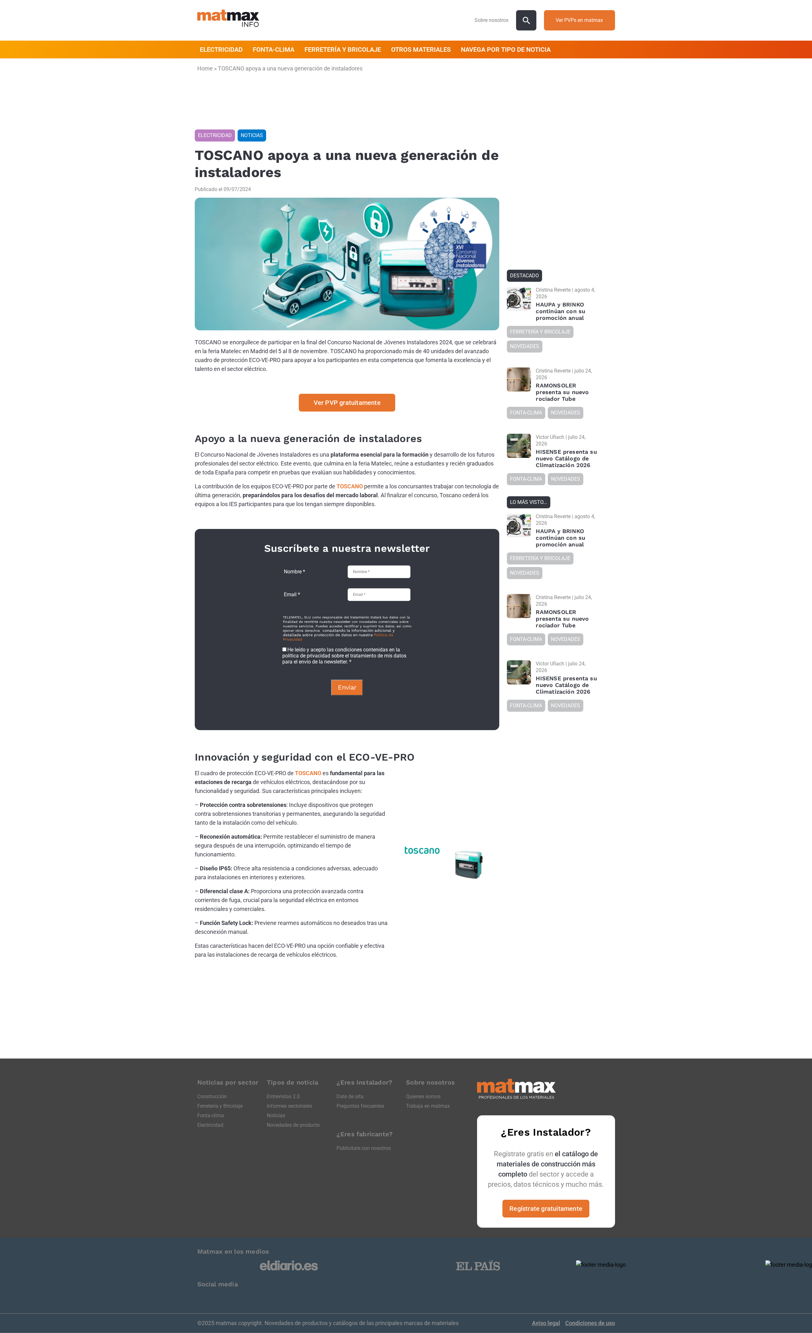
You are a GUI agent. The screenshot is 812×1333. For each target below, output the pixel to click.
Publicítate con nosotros (364, 1148)
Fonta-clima (210, 1115)
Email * (292, 594)
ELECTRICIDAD (221, 49)
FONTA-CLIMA (273, 49)
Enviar (347, 687)
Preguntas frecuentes (360, 1106)
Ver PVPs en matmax (579, 20)
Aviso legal (546, 1323)
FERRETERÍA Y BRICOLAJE (342, 49)
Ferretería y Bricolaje (220, 1106)
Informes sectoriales (289, 1106)
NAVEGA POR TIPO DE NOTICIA (506, 49)
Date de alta (350, 1096)
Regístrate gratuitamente (545, 1208)
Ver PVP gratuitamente (347, 402)
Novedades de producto (293, 1125)
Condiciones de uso (590, 1323)
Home (205, 68)
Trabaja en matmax (428, 1106)
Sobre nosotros (491, 20)
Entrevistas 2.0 (283, 1096)
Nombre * (294, 572)
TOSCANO (350, 486)
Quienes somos (423, 1096)
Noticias (276, 1115)
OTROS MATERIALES (421, 49)
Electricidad (210, 1125)
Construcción (212, 1096)
